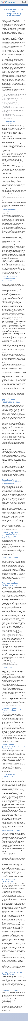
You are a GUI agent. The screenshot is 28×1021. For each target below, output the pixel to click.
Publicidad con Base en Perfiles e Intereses (13, 104)
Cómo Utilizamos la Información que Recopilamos (14, 94)
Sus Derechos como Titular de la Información (13, 115)
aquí (22, 25)
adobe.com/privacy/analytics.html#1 (10, 664)
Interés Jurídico (6, 106)
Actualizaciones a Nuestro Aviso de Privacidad (13, 116)
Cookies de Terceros (8, 103)
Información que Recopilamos (10, 92)
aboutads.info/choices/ (7, 635)
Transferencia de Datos (8, 114)
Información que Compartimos (10, 112)
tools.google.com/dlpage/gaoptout (10, 661)
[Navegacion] (24, 2)
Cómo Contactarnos (7, 118)
